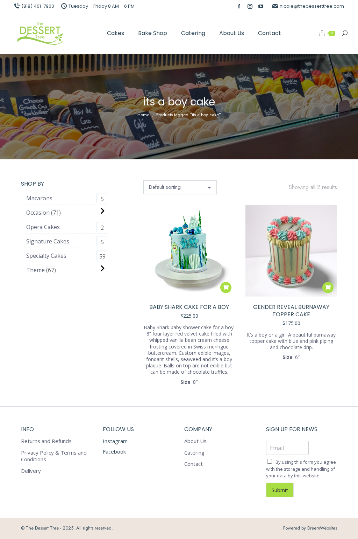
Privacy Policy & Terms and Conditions (54, 456)
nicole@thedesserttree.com (312, 6)
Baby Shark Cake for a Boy (189, 307)
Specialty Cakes (46, 256)
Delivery (31, 471)
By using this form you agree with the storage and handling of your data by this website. (301, 469)
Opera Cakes (43, 227)
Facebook (114, 451)
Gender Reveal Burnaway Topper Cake (291, 310)
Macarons (39, 198)
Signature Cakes (47, 241)
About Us (195, 441)
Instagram (115, 440)
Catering (194, 452)
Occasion (38, 212)
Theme (35, 270)
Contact (193, 464)
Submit (280, 489)
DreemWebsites (322, 528)
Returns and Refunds (46, 441)
